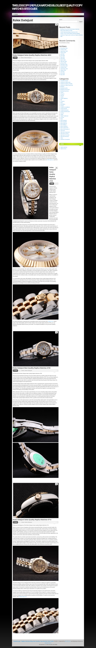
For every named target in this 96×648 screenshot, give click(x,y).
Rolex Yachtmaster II (64, 129)
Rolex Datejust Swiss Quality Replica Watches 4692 (32, 55)
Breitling (62, 86)
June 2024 (62, 73)
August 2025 (63, 52)
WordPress (67, 641)
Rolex (22, 57)
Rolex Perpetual (63, 126)
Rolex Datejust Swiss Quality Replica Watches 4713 (32, 519)
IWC (61, 99)
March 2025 (63, 60)
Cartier (61, 92)
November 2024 (64, 65)
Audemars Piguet (64, 80)
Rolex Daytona (63, 123)
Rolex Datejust (28, 57)
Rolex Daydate (63, 121)
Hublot (62, 97)
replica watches (63, 147)
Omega (62, 105)
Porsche (62, 117)
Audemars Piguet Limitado (66, 83)
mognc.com (50, 321)
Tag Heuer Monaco (64, 136)
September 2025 (64, 51)
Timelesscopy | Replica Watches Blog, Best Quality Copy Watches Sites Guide (47, 7)
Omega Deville (63, 108)
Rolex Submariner (64, 127)
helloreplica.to (50, 159)
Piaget (61, 114)
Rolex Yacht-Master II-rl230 (66, 30)
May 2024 (62, 74)
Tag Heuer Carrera (64, 133)
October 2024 (63, 67)
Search (60, 19)
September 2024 (64, 68)
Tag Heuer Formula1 (64, 135)
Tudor (61, 138)
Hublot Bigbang (64, 98)
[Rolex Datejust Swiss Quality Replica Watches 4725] (31, 193)
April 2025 (62, 58)
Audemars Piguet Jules (65, 82)
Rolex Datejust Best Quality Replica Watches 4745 (31, 368)
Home (16, 14)
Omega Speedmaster (65, 111)
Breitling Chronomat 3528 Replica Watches (69, 29)
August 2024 (63, 70)
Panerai (62, 113)
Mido (61, 102)
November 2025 (64, 48)
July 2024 (62, 71)
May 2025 (62, 57)
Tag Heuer (62, 130)
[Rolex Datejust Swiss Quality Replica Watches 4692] (35, 38)
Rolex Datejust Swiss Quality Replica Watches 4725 (52, 174)
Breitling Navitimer (64, 91)
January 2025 (63, 63)
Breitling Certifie (64, 88)
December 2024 (63, 64)
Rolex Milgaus (63, 124)
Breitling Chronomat (65, 89)
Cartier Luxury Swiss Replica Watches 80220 (70, 33)
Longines (62, 101)
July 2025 (62, 54)
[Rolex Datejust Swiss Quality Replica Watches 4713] (39, 500)
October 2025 (63, 49)
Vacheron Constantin (65, 139)
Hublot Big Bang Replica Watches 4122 (68, 32)
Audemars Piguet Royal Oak (66, 85)
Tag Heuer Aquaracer (65, 132)
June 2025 (62, 55)
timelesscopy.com (23, 596)
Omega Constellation (65, 107)
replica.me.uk (63, 148)
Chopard (62, 94)
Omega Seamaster (64, 110)
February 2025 (63, 61)
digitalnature (48, 643)
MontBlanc (62, 104)
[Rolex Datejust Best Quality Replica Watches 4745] (39, 349)
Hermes (62, 95)
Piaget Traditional (64, 116)
